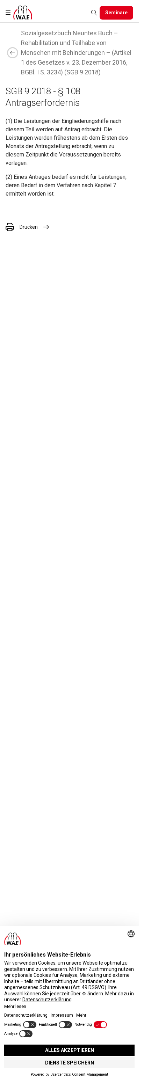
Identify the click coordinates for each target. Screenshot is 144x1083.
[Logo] (22, 13)
